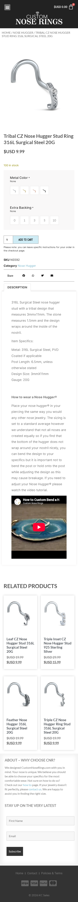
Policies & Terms (51, 873)
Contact (32, 873)
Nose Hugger (23, 32)
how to (27, 785)
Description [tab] (17, 287)
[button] (7, 7)
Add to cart (26, 240)
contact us (34, 789)
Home (6, 32)
